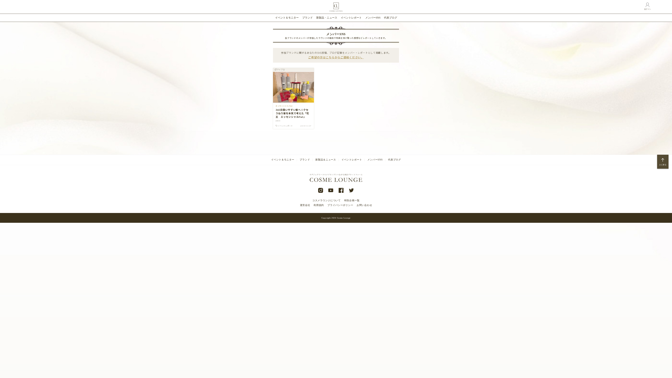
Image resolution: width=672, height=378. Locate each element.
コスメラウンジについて (326, 200)
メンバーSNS (372, 17)
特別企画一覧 (352, 200)
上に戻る (663, 165)
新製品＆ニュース (325, 159)
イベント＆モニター (287, 17)
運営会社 (305, 205)
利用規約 (319, 205)
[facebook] (341, 191)
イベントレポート (351, 17)
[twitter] (351, 191)
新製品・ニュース (326, 17)
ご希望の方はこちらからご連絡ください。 (336, 57)
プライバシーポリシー (340, 205)
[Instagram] (320, 191)
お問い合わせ (364, 205)
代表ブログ (390, 17)
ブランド (307, 17)
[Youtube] (330, 191)
